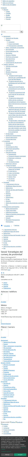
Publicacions (7, 288)
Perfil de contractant (9, 355)
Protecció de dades (9, 430)
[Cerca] (21, 32)
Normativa (6, 351)
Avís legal (6, 432)
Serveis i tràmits (5, 363)
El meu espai (7, 374)
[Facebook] (18, 422)
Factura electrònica (9, 378)
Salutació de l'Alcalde (9, 342)
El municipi (4, 381)
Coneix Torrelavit (8, 396)
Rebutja (7, 454)
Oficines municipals (9, 365)
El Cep (5, 243)
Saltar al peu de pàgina (9, 5)
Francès (8, 19)
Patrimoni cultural (8, 395)
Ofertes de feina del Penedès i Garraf (14, 235)
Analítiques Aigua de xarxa (11, 231)
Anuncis (5, 245)
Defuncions (6, 233)
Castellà (8, 13)
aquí (9, 270)
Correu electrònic (8, 380)
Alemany (8, 17)
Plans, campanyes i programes (12, 346)
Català (8, 11)
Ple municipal (7, 348)
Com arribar (7, 391)
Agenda (5, 239)
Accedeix (3, 302)
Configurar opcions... (6, 451)
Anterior (3, 324)
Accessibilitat (7, 433)
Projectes (6, 372)
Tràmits (5, 368)
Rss (4, 248)
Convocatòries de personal (11, 361)
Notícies (16, 225)
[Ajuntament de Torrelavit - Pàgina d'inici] (10, 27)
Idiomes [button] (5, 10)
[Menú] (1, 34)
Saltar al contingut (7, 3)
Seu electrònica (7, 357)
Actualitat (7, 226)
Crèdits (5, 426)
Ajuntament (4, 340)
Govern (5, 344)
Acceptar (20, 454)
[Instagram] (4, 424)
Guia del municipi (8, 393)
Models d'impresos (9, 370)
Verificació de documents (10, 376)
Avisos (5, 282)
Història (5, 385)
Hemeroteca (7, 241)
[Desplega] (11, 226)
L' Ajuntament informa (10, 230)
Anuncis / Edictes (8, 353)
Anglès (8, 15)
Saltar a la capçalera (8, 1)
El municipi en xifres (9, 387)
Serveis (5, 366)
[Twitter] (12, 422)
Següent (8, 324)
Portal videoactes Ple (9, 350)
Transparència (7, 359)
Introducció (6, 383)
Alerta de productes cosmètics (12, 246)
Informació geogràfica (10, 389)
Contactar (4, 8)
